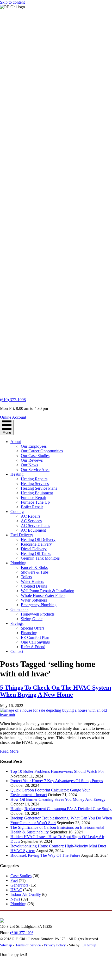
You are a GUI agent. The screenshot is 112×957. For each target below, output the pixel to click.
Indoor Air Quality (25, 894)
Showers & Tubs (34, 572)
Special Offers (32, 628)
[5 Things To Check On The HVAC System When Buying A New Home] (56, 715)
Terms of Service (28, 945)
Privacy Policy (55, 945)
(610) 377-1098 (13, 399)
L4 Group (89, 945)
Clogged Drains (34, 586)
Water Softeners (34, 600)
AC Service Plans (35, 525)
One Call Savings (35, 642)
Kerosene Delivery (36, 544)
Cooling (17, 511)
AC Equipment (33, 530)
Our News (29, 465)
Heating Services (35, 483)
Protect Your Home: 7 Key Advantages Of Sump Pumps (56, 781)
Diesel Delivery (34, 549)
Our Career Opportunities (42, 451)
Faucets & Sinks (34, 567)
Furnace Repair (33, 497)
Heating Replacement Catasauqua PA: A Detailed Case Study (60, 808)
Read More (9, 751)
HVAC (16, 890)
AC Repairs (30, 516)
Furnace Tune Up (35, 502)
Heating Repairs (34, 479)
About (15, 441)
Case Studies (21, 876)
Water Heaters (32, 581)
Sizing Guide (31, 619)
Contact (16, 651)
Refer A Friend (33, 647)
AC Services (31, 521)
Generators (19, 609)
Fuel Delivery (21, 535)
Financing (29, 633)
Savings (16, 623)
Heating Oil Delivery (38, 539)
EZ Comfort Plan (35, 637)
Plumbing (18, 563)
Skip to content (12, 2)
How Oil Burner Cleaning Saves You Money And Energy (57, 799)
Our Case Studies (35, 455)
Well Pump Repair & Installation (47, 591)
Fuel (14, 880)
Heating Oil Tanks (36, 553)
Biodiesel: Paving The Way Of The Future (45, 855)
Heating (16, 474)
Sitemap (6, 945)
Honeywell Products (37, 614)
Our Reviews (32, 460)
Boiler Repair (32, 507)
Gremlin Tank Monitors (40, 558)
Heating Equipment (37, 493)
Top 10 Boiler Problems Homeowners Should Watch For (57, 771)
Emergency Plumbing (39, 605)
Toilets (26, 577)
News (15, 899)
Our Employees (34, 446)
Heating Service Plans (39, 488)
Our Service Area (35, 469)
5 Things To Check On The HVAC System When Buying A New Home (55, 691)
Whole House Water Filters (43, 595)
